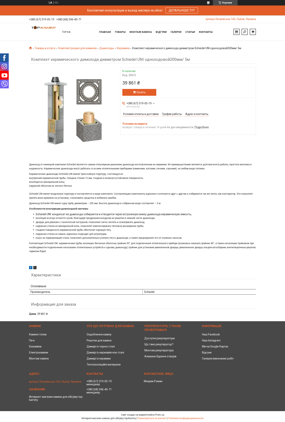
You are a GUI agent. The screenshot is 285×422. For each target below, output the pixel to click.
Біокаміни (35, 346)
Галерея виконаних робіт (218, 358)
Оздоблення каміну (99, 334)
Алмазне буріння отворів (160, 356)
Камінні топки (38, 334)
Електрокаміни (38, 352)
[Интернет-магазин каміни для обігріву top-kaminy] (43, 32)
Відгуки (161, 31)
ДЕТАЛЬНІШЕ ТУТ (182, 10)
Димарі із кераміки (99, 358)
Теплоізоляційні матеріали (104, 364)
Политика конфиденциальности (185, 418)
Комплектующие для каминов (77, 48)
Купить (141, 92)
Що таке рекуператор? (158, 344)
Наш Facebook (211, 334)
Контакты (206, 31)
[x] (34, 268)
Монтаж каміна (141, 31)
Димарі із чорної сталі (101, 346)
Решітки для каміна (99, 340)
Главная (105, 31)
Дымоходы (106, 48)
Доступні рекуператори (159, 338)
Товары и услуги (45, 48)
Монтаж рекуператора (159, 350)
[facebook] (30, 268)
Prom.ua (159, 414)
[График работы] (236, 32)
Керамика (123, 48)
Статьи (190, 31)
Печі (32, 340)
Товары (120, 31)
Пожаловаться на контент (152, 418)
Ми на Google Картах (215, 346)
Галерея (176, 31)
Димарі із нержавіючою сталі (105, 352)
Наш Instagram (211, 340)
